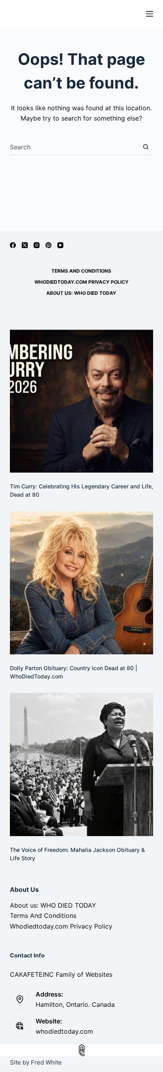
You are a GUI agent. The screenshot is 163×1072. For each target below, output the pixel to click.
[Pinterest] (48, 245)
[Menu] (149, 13)
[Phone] (81, 1053)
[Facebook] (13, 245)
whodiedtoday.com (64, 1031)
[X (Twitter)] (25, 245)
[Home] (81, 1047)
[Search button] (145, 146)
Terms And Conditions (81, 271)
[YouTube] (60, 245)
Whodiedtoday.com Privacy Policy (81, 282)
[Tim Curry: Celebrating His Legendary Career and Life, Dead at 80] (82, 401)
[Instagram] (37, 245)
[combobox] (74, 147)
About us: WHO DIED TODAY (81, 293)
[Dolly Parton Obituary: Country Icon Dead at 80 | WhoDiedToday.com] (82, 583)
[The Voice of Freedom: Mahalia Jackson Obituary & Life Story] (82, 764)
